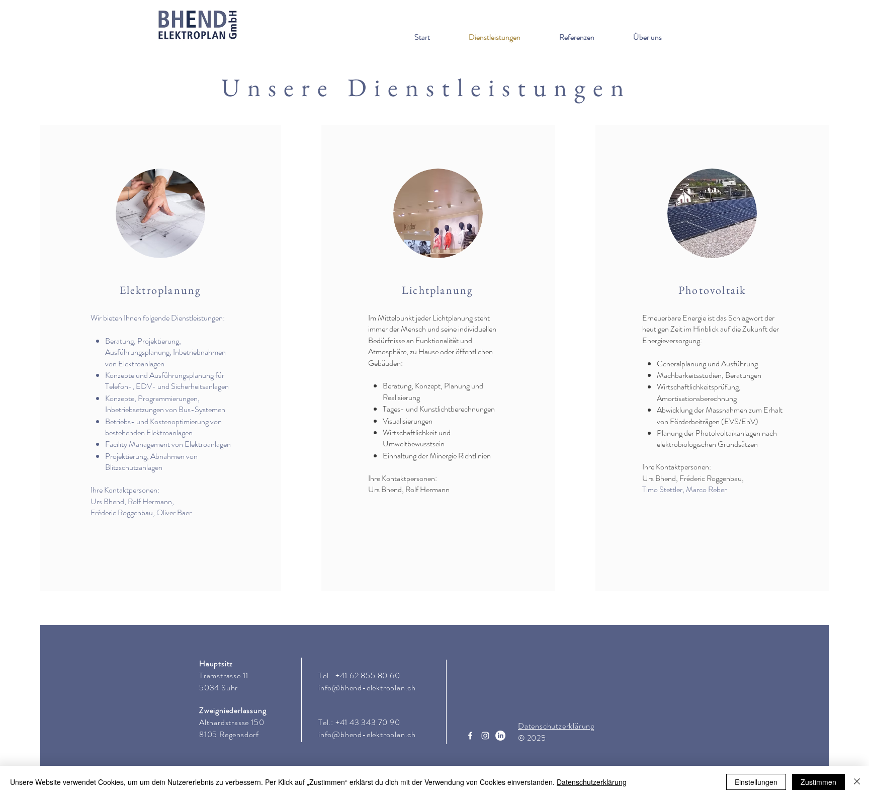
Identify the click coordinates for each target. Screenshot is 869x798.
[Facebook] (470, 736)
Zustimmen (818, 782)
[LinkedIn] (500, 736)
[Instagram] (485, 736)
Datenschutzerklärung (592, 782)
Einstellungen (756, 782)
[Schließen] (857, 782)
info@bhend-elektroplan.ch (367, 687)
